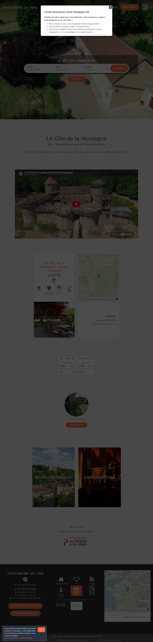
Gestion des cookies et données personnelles (18, 638)
